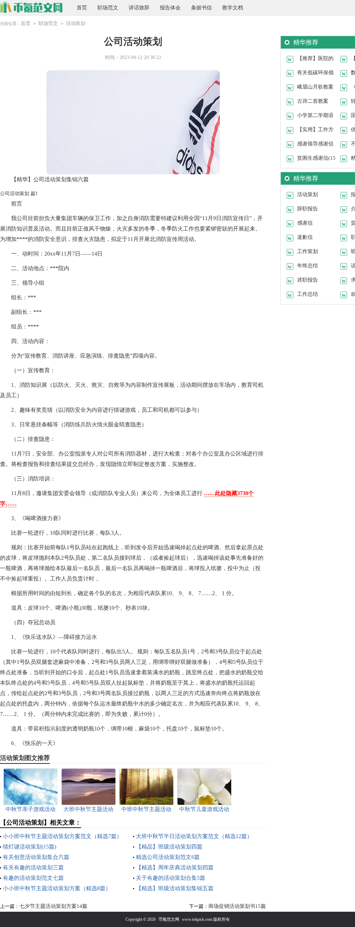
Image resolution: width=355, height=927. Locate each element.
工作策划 (307, 251)
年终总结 (307, 265)
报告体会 (170, 7)
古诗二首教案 (312, 101)
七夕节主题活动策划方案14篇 (53, 906)
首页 (82, 7)
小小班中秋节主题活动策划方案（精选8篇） (57, 888)
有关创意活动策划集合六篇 (36, 857)
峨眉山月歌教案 (315, 87)
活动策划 (75, 23)
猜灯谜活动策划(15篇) (29, 847)
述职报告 (307, 280)
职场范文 (107, 7)
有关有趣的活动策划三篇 (33, 867)
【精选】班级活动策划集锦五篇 (175, 888)
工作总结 (307, 294)
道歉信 (305, 237)
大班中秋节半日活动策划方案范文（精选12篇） (194, 836)
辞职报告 (307, 208)
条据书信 (201, 7)
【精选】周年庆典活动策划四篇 (175, 867)
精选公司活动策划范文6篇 (168, 857)
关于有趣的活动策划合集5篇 (170, 878)
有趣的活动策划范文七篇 (33, 878)
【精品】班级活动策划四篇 (169, 847)
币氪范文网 (168, 919)
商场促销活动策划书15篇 (237, 906)
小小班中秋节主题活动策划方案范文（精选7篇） (62, 836)
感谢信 (305, 223)
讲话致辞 (139, 7)
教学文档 (232, 7)
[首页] (31, 8)
